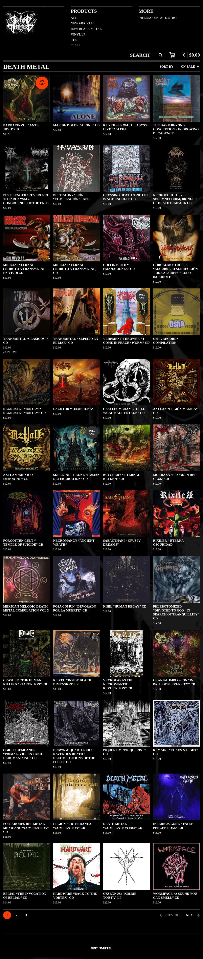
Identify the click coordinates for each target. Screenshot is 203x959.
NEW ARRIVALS (83, 23)
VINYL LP (78, 34)
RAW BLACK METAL (86, 29)
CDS (74, 40)
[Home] (21, 26)
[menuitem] (180, 66)
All (74, 17)
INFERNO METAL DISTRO (158, 17)
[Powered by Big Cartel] (101, 948)
